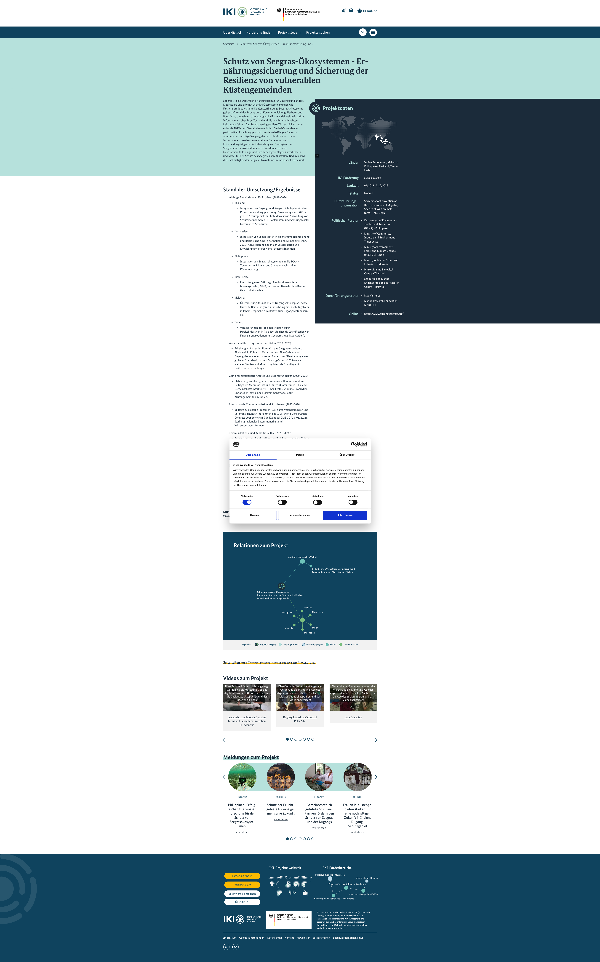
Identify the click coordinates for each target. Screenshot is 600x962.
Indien (315, 627)
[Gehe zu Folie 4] (300, 739)
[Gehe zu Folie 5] (304, 739)
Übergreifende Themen (367, 877)
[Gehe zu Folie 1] (287, 739)
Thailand (308, 607)
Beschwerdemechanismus (348, 937)
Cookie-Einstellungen (251, 937)
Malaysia (289, 628)
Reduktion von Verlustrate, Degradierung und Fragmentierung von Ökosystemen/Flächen (333, 570)
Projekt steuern (289, 32)
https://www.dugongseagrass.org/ (384, 313)
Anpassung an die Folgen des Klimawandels (333, 898)
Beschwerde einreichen (242, 893)
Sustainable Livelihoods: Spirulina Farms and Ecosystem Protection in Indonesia (247, 721)
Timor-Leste (317, 612)
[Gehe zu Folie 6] (308, 739)
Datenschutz (274, 937)
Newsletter (303, 937)
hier (262, 693)
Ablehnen (255, 515)
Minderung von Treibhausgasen (330, 874)
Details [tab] (300, 454)
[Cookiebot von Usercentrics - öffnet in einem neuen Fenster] (353, 444)
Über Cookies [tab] (347, 454)
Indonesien (309, 632)
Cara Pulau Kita (353, 717)
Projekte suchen (318, 32)
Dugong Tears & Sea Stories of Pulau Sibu (300, 719)
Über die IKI (232, 32)
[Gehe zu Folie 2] (291, 739)
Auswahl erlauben (300, 515)
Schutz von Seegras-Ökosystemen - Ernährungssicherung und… (276, 43)
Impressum (229, 937)
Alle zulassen (345, 515)
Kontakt (289, 937)
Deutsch (368, 10)
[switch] (282, 502)
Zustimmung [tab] (253, 454)
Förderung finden (259, 32)
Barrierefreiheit (321, 937)
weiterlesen (242, 832)
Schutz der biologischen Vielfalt (302, 557)
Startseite (228, 43)
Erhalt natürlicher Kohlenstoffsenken (346, 884)
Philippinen (287, 612)
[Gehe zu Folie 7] (312, 739)
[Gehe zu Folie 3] (295, 739)
